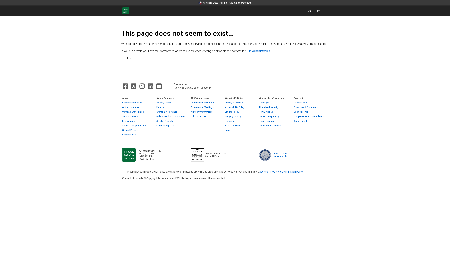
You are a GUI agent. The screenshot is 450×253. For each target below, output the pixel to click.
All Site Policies (232, 125)
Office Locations (130, 107)
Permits (160, 107)
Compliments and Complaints (309, 116)
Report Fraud (300, 121)
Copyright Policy (233, 116)
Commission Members (202, 102)
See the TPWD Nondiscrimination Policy (281, 171)
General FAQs (129, 134)
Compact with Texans (133, 112)
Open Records (301, 112)
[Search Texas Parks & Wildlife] (310, 11)
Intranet (229, 130)
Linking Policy (232, 112)
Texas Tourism (266, 121)
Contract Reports (165, 125)
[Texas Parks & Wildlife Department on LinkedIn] (150, 86)
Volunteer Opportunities (134, 125)
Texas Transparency (269, 116)
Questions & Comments (306, 107)
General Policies (130, 130)
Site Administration (258, 51)
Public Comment (199, 116)
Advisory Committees (202, 112)
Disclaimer (230, 121)
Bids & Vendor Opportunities (170, 116)
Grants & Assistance (166, 112)
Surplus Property (164, 121)
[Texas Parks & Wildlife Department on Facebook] (125, 86)
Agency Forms (163, 102)
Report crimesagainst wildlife (281, 154)
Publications (128, 121)
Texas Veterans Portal (270, 125)
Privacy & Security (234, 102)
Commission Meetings (202, 107)
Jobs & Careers (130, 116)
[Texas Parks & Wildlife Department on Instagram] (142, 86)
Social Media (300, 102)
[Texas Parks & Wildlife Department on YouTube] (159, 86)
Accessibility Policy (235, 107)
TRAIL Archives (267, 112)
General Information (132, 102)
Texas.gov (264, 102)
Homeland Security (268, 107)
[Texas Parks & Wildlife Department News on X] (134, 86)
